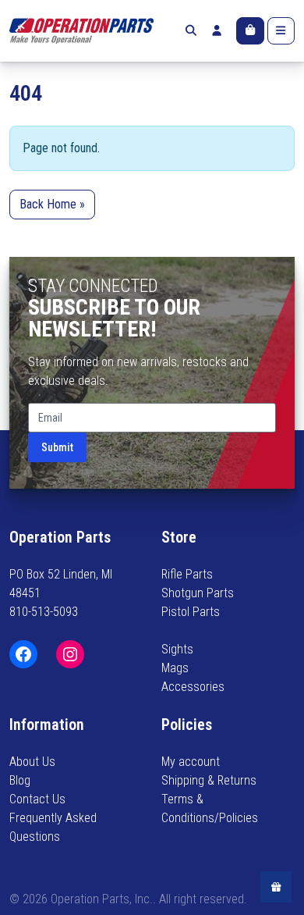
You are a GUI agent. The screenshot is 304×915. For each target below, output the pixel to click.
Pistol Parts (190, 611)
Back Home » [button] (52, 204)
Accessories (192, 686)
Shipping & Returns (208, 780)
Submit (57, 447)
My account (190, 761)
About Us (32, 761)
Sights (177, 649)
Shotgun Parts (197, 593)
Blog (19, 780)
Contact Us (37, 799)
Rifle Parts (187, 574)
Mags (175, 667)
